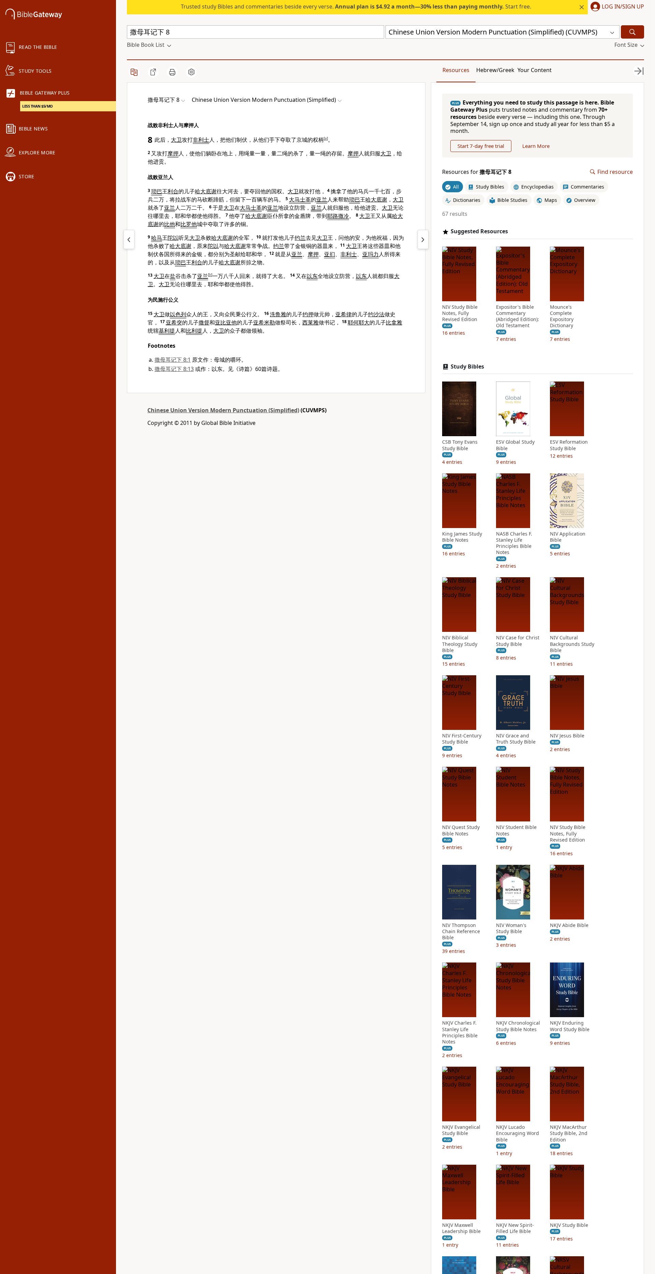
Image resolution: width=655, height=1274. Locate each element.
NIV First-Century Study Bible (461, 739)
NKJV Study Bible (569, 1225)
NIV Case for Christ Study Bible (517, 641)
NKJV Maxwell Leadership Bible (461, 1228)
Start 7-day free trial (480, 145)
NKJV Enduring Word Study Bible (570, 1026)
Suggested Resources (479, 231)
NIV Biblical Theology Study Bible (459, 644)
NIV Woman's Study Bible (511, 928)
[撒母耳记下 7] (128, 239)
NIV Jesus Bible (567, 736)
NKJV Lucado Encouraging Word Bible (517, 1133)
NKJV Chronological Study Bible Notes (518, 1026)
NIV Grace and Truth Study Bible (516, 739)
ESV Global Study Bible (515, 445)
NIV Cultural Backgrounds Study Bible (572, 644)
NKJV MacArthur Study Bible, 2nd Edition (568, 1133)
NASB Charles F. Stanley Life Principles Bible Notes (514, 543)
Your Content (535, 70)
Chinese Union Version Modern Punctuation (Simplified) (223, 410)
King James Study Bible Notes (462, 537)
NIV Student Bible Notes (516, 830)
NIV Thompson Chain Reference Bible (461, 931)
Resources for (476, 172)
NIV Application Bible (567, 537)
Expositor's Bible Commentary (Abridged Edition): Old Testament (517, 316)
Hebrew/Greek (495, 70)
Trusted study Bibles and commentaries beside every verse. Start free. (356, 6)
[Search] (632, 32)
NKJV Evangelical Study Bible (461, 1130)
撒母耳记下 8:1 (173, 359)
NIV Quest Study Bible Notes (461, 830)
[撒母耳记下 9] (423, 239)
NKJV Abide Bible (569, 925)
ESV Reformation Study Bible (569, 445)
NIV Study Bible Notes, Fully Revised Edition (460, 313)
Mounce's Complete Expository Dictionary (561, 316)
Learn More (536, 145)
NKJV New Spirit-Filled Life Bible (515, 1228)
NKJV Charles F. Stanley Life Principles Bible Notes (460, 1032)
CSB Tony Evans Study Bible (460, 445)
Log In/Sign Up (623, 6)
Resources (455, 70)
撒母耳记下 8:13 (174, 369)
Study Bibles (467, 366)
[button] (616, 7)
